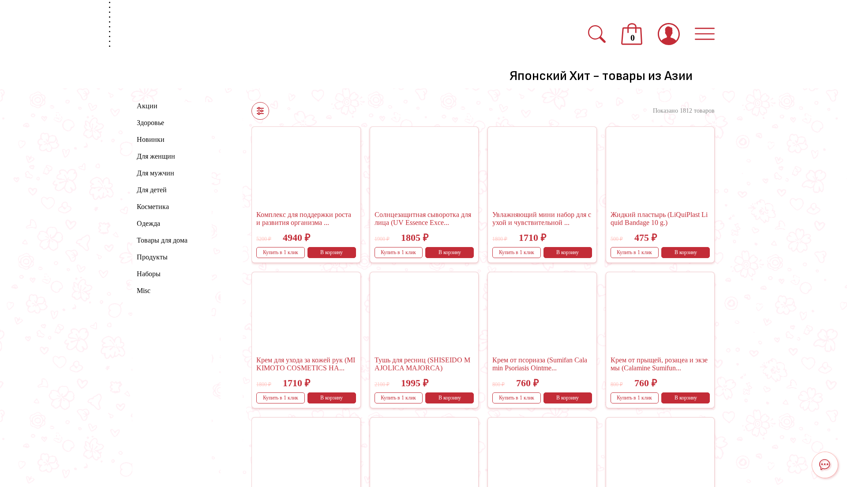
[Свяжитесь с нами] (825, 465)
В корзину (331, 252)
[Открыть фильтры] (260, 111)
